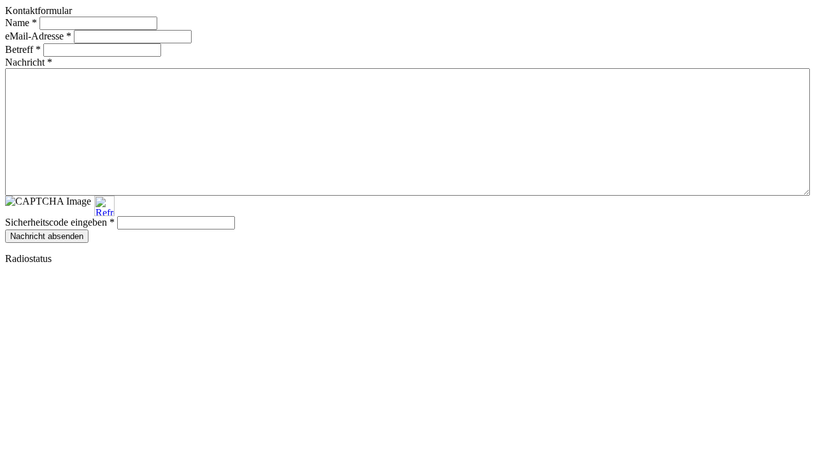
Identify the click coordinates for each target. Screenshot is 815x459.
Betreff (23, 49)
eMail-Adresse (38, 36)
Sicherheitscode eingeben (60, 222)
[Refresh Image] (104, 210)
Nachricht (28, 62)
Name (21, 22)
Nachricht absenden (46, 236)
